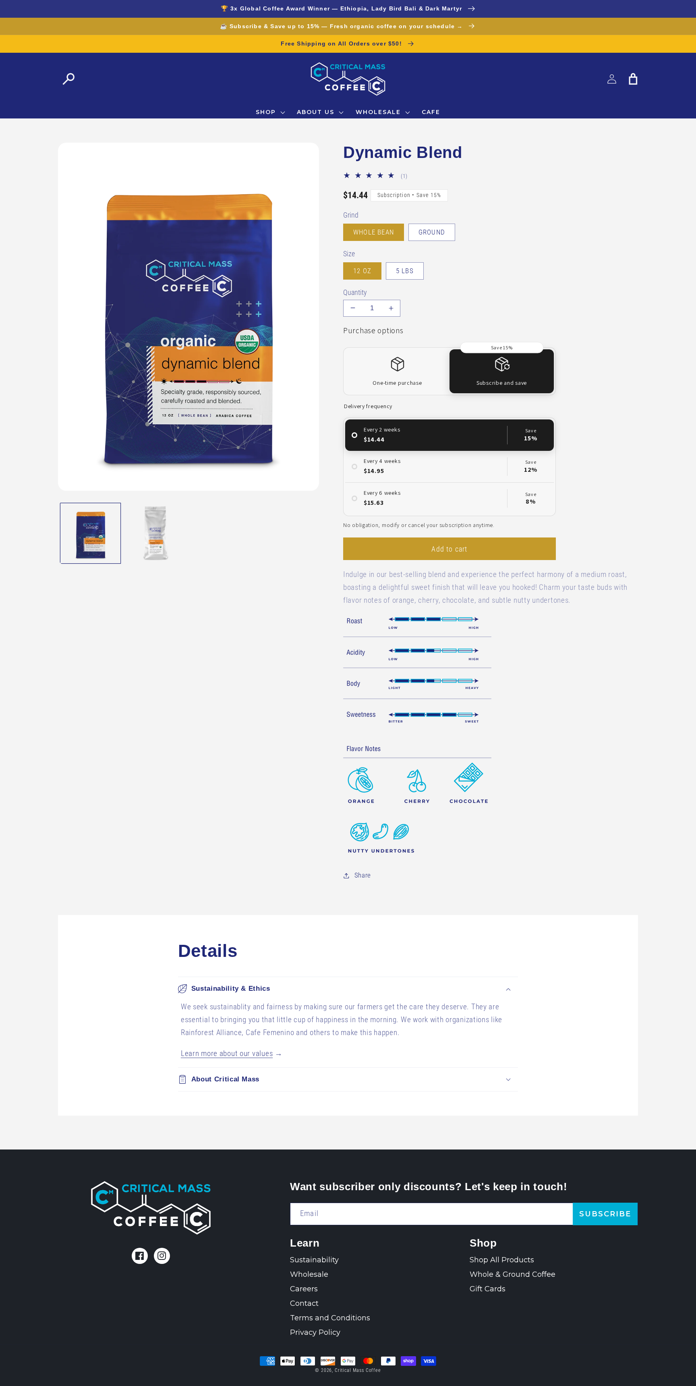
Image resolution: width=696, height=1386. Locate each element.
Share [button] (362, 875)
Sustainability (314, 1259)
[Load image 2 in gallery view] (155, 533)
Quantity (355, 292)
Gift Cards (487, 1288)
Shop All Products (502, 1259)
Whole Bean (373, 232)
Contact (304, 1303)
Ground (431, 232)
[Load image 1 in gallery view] (90, 533)
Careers (304, 1288)
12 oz (362, 271)
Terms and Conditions (330, 1317)
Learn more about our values (227, 1053)
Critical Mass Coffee (358, 1370)
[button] (68, 78)
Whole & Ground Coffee (512, 1274)
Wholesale (309, 1274)
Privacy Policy (315, 1332)
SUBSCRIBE (605, 1214)
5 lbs (405, 271)
